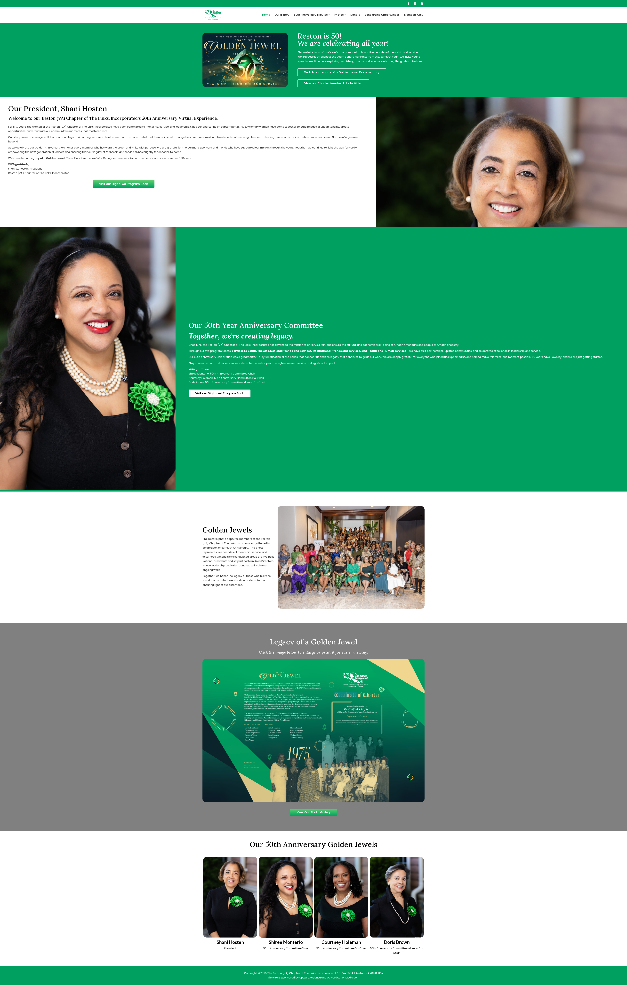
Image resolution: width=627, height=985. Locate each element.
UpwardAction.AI (310, 977)
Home (266, 15)
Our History (282, 15)
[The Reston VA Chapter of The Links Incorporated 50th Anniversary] (213, 15)
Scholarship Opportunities (382, 15)
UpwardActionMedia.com (343, 977)
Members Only (413, 15)
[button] (329, 15)
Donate (355, 15)
